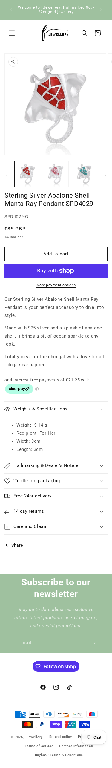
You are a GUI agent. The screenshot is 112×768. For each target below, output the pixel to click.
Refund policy (60, 737)
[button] (12, 33)
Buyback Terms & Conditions (59, 755)
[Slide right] (105, 175)
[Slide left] (6, 175)
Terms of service (39, 746)
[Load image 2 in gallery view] (55, 174)
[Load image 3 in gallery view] (84, 174)
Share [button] (17, 545)
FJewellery (33, 737)
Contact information (76, 746)
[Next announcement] (101, 9)
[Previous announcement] (11, 9)
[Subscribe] (93, 643)
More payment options (56, 285)
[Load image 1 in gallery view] (27, 174)
